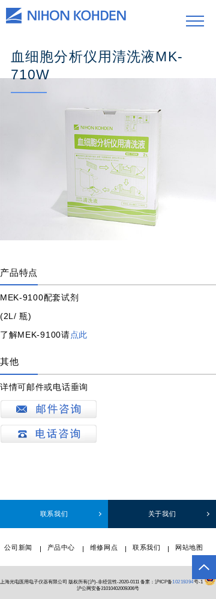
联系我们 (54, 513)
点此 (79, 334)
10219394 (182, 581)
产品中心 (61, 547)
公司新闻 (18, 547)
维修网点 (104, 547)
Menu (195, 21)
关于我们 (162, 513)
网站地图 (189, 547)
